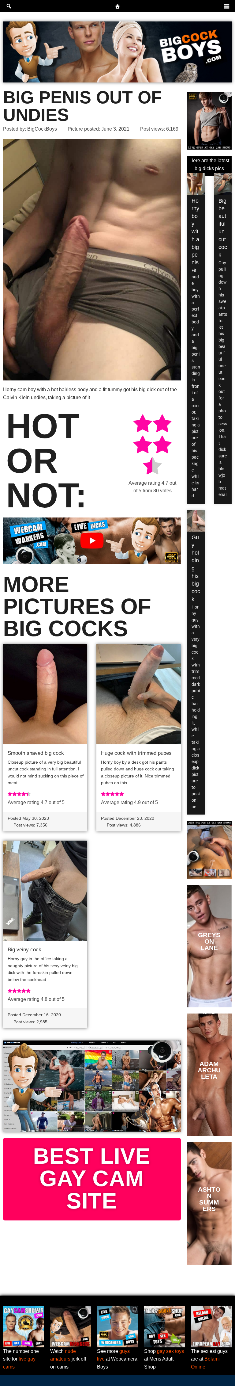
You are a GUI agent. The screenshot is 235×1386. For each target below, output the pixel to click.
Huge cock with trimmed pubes (136, 753)
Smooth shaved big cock (36, 753)
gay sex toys (170, 1351)
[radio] (142, 424)
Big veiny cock (24, 950)
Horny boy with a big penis (195, 232)
